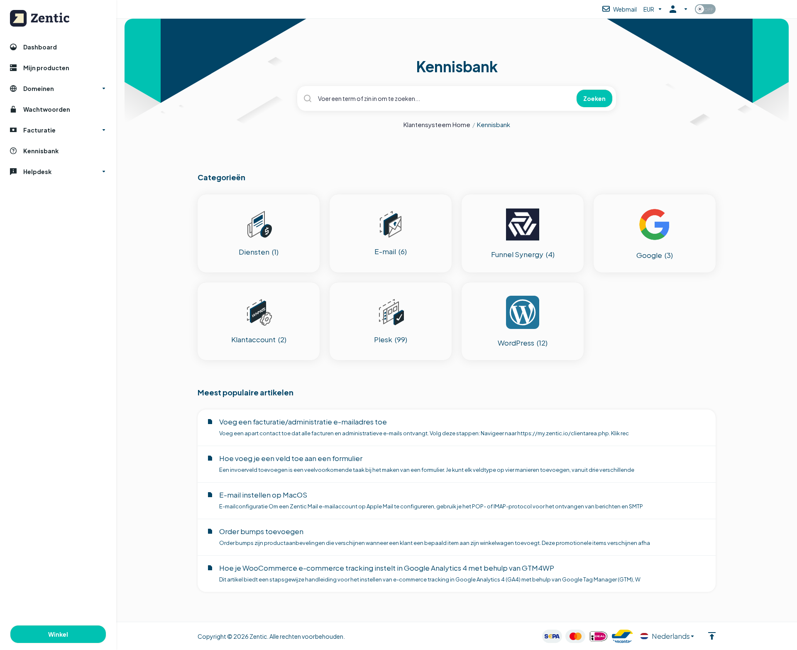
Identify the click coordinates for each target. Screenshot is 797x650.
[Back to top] (712, 636)
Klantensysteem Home (436, 124)
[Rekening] (679, 9)
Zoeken (594, 98)
